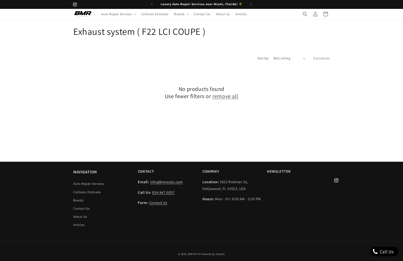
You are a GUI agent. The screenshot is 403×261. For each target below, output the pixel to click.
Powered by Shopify (213, 254)
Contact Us (81, 208)
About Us (80, 217)
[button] (118, 14)
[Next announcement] (251, 4)
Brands (78, 200)
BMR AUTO (194, 254)
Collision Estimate (87, 192)
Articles (79, 225)
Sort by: (263, 58)
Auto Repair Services (88, 184)
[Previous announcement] (152, 4)
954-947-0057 (163, 192)
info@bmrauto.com (166, 181)
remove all (225, 96)
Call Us (386, 252)
